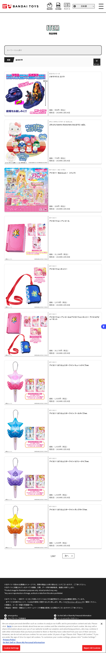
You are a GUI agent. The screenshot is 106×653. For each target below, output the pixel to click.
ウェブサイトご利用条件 (17, 618)
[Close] (102, 624)
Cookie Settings (11, 648)
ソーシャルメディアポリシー (68, 618)
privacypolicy (13, 615)
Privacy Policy (9, 639)
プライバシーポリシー (74, 602)
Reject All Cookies (92, 648)
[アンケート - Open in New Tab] (67, 8)
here (9, 626)
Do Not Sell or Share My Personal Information (74, 615)
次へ (67, 555)
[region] (53, 636)
